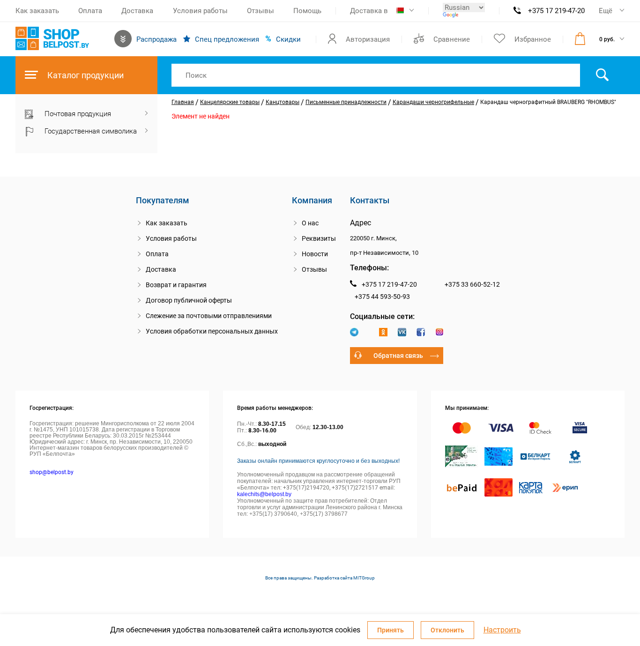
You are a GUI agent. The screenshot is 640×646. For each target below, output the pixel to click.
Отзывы (260, 11)
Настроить (502, 630)
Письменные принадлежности (346, 102)
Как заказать (37, 11)
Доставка (137, 11)
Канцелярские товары (230, 102)
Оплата (90, 11)
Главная (182, 102)
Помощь (307, 11)
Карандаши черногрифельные (433, 102)
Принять (390, 630)
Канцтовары (282, 102)
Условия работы (200, 11)
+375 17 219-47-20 (556, 11)
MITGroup (364, 577)
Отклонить (447, 630)
